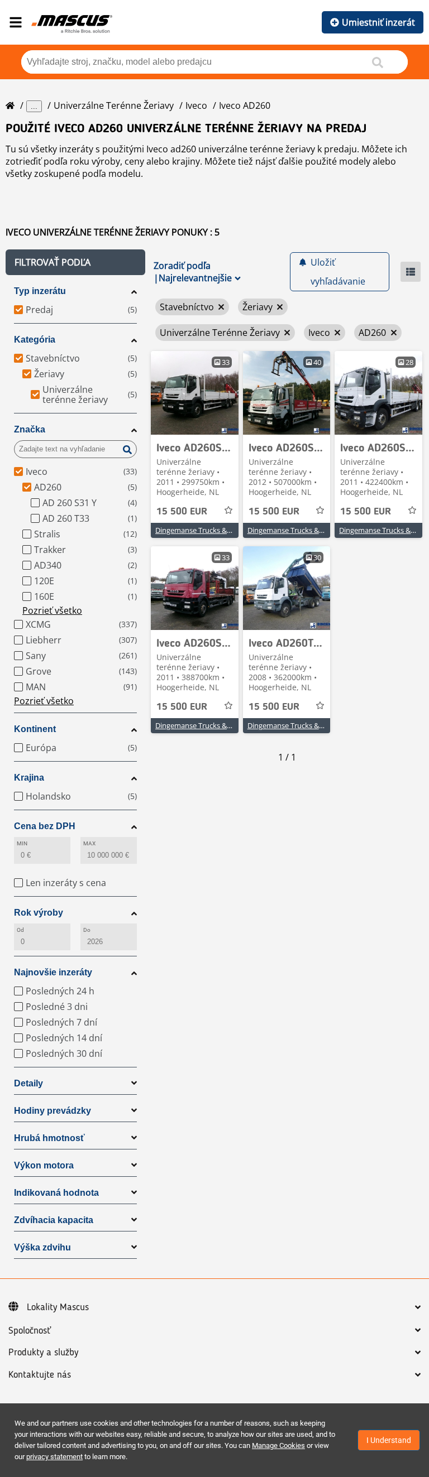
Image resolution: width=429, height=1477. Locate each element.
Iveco (196, 105)
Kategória (34, 339)
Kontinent (35, 729)
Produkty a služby (43, 1353)
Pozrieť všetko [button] (52, 610)
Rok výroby (38, 912)
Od (20, 930)
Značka (29, 429)
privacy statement (54, 1456)
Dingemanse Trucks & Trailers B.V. (210, 530)
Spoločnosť (29, 1331)
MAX (89, 843)
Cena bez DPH (44, 826)
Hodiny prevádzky (52, 1110)
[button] (75, 262)
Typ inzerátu (40, 291)
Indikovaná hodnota (56, 1192)
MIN (22, 843)
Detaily (28, 1083)
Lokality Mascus (58, 1307)
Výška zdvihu (42, 1247)
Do (86, 930)
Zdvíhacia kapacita (53, 1220)
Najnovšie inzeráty (53, 972)
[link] (195, 393)
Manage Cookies (278, 1445)
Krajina (29, 777)
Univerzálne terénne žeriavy (114, 105)
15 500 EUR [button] (181, 512)
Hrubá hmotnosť (49, 1138)
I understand (388, 1440)
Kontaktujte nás (39, 1375)
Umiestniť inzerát (378, 22)
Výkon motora (44, 1165)
